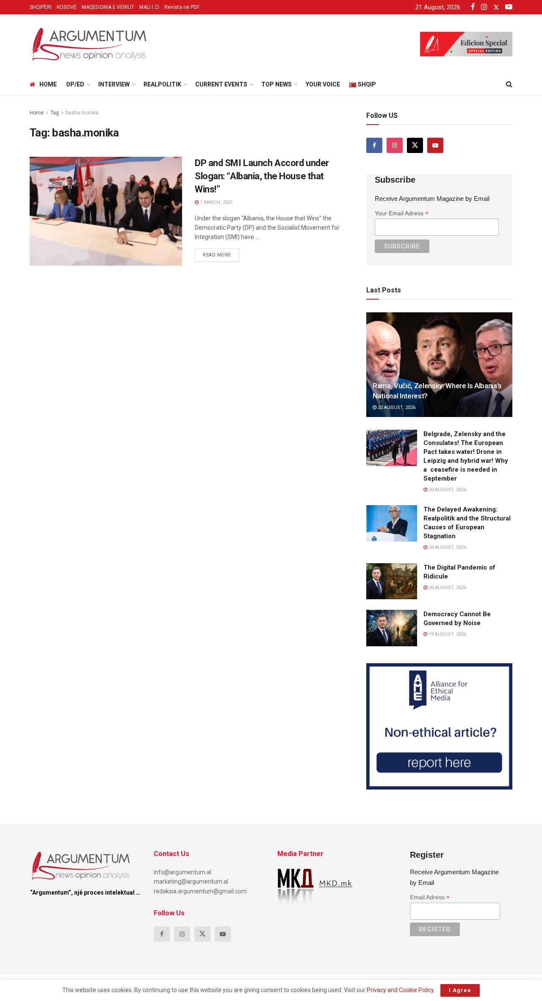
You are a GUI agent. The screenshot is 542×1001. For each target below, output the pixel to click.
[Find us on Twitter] (415, 145)
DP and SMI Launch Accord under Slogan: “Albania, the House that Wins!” (262, 176)
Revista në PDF (181, 7)
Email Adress (430, 897)
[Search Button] (509, 84)
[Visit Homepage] (89, 44)
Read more (221, 253)
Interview (114, 84)
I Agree (460, 990)
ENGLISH (47, 164)
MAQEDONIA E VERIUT (108, 7)
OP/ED (75, 84)
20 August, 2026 (395, 407)
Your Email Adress (402, 213)
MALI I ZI (149, 7)
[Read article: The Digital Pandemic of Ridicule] (391, 581)
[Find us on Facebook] (374, 145)
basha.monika (82, 113)
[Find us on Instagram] (395, 145)
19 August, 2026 (446, 634)
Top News (276, 84)
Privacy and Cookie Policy (400, 990)
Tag (54, 113)
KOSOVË (67, 7)
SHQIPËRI (41, 7)
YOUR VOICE (323, 84)
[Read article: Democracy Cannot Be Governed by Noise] (391, 628)
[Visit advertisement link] (439, 726)
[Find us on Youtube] (435, 145)
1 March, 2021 (216, 202)
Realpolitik (162, 84)
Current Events (221, 84)
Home (48, 84)
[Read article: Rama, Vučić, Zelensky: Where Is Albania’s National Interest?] (439, 364)
